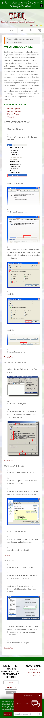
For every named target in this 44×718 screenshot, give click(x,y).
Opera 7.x (10, 117)
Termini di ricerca (33, 672)
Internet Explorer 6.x (15, 111)
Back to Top (8, 357)
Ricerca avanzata (33, 675)
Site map (33, 669)
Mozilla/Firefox (13, 114)
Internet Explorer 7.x (14, 108)
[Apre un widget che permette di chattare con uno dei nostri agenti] (28, 704)
